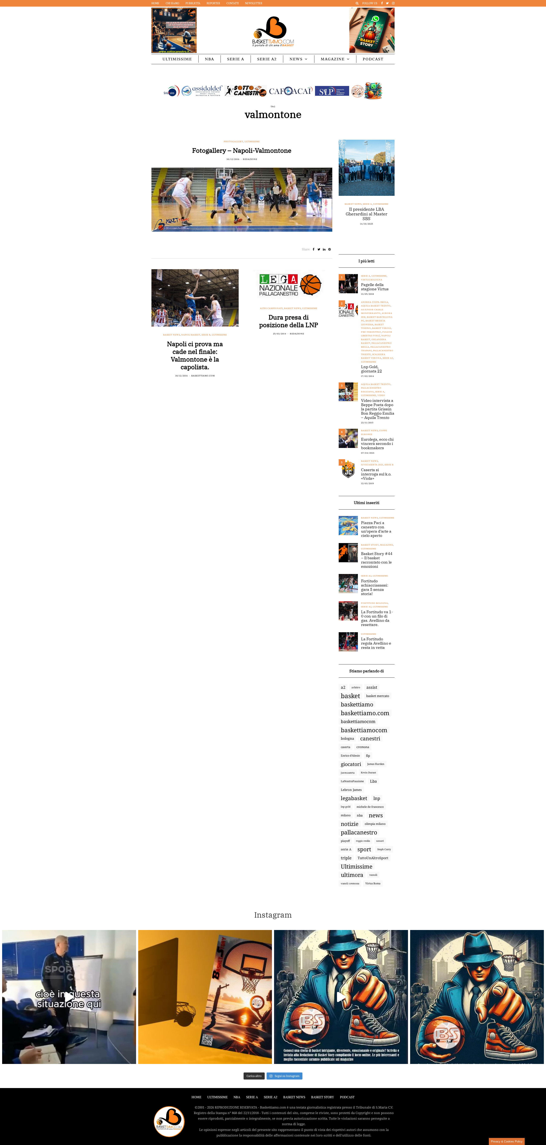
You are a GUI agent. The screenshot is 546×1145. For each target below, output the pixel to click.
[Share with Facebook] (313, 249)
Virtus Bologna (371, 279)
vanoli (373, 875)
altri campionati (271, 308)
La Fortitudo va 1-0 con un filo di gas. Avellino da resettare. (377, 618)
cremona (362, 747)
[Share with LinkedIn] (324, 249)
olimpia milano (375, 824)
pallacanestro (359, 832)
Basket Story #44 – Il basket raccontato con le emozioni (376, 560)
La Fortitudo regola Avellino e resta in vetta (376, 643)
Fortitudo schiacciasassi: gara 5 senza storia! (374, 587)
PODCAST (373, 59)
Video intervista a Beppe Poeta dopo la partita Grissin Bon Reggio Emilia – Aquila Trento (377, 409)
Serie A (235, 59)
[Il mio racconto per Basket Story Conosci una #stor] (341, 997)
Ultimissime (177, 59)
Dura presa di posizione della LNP (288, 321)
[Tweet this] (319, 249)
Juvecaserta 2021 (372, 464)
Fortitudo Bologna (374, 603)
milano (346, 815)
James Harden (375, 764)
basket (350, 696)
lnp (376, 798)
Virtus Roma (372, 883)
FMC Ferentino (371, 332)
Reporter (213, 3)
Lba (373, 781)
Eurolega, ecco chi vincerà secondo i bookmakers (377, 443)
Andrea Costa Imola (374, 302)
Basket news (171, 334)
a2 (343, 687)
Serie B (206, 334)
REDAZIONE (250, 159)
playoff (345, 841)
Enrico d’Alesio (350, 755)
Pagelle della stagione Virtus (375, 287)
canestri (370, 738)
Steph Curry (384, 849)
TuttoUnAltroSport (373, 858)
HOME (196, 1097)
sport (364, 849)
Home (155, 3)
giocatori (351, 764)
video (381, 395)
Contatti (233, 3)
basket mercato (377, 696)
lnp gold (345, 806)
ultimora (352, 875)
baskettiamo (357, 704)
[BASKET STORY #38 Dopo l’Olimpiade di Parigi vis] (205, 997)
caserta (345, 747)
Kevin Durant (368, 772)
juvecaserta (348, 772)
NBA (209, 59)
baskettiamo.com (365, 713)
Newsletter (253, 3)
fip (368, 755)
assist (371, 687)
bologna (347, 738)
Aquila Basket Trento (376, 305)
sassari (380, 840)
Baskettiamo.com (203, 375)
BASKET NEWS (294, 1097)
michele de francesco (370, 807)
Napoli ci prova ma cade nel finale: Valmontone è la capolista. (195, 355)
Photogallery (233, 141)
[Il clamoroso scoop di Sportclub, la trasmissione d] (69, 997)
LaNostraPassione (352, 781)
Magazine (333, 59)
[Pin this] (329, 249)
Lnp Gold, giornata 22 (371, 369)
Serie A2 (267, 59)
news (376, 815)
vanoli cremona (350, 883)
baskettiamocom (358, 721)
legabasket (354, 798)
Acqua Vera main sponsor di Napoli (366, 211)
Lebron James (351, 790)
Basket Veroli (381, 328)
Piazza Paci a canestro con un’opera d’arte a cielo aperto (376, 529)
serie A (346, 849)
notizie (350, 824)
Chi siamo (172, 3)
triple (346, 858)
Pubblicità (193, 3)
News (296, 59)
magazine (386, 544)
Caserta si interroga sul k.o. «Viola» (376, 474)
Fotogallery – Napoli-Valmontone (241, 150)
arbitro (355, 687)
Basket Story (370, 544)
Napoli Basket (190, 334)
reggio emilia (363, 840)
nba (360, 815)
